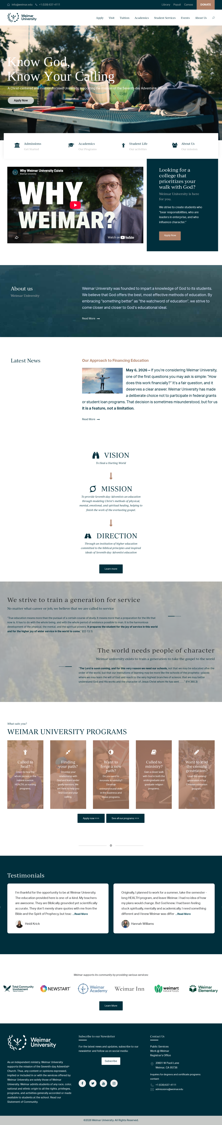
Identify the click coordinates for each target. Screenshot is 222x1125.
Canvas (188, 4)
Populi (177, 4)
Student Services (165, 18)
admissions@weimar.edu (169, 1089)
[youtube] (103, 1083)
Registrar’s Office (160, 1055)
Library (166, 4)
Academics (142, 18)
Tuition (124, 18)
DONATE (205, 4)
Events (185, 18)
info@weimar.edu (22, 4)
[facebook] (82, 1083)
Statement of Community (22, 1102)
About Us (201, 18)
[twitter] (93, 1083)
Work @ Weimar (159, 1051)
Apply (100, 18)
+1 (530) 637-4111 (49, 4)
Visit (112, 18)
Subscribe (111, 1061)
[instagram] (114, 1083)
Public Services (159, 1046)
